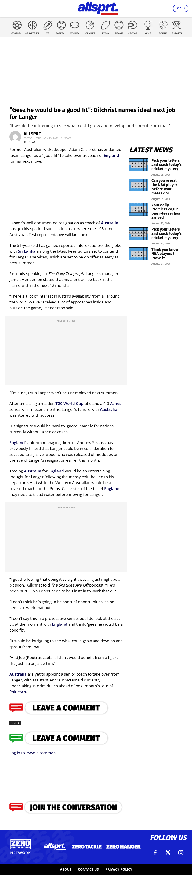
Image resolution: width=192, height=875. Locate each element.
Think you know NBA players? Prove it (164, 253)
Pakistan (17, 691)
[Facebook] (155, 853)
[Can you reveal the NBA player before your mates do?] (138, 185)
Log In (181, 8)
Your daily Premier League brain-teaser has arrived (165, 211)
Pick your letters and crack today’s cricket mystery (166, 164)
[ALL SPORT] (98, 7)
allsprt (32, 133)
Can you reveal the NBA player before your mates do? (164, 186)
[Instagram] (181, 853)
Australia (109, 222)
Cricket (15, 723)
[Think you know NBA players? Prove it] (138, 253)
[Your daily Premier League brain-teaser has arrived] (138, 209)
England (111, 155)
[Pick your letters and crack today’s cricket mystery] (138, 164)
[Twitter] (168, 853)
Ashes (115, 403)
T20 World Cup (69, 403)
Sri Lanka (27, 251)
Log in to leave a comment (33, 752)
